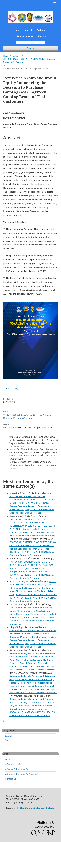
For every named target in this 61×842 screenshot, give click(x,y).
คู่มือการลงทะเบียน (14, 764)
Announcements (25, 36)
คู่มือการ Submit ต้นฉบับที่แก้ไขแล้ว (22, 774)
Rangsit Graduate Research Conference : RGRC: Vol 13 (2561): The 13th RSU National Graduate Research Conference (32, 532)
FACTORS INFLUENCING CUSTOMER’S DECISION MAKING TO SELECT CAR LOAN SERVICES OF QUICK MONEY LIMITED (31, 565)
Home (16, 30)
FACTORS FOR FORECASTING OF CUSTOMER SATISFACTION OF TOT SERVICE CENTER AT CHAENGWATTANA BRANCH (33, 499)
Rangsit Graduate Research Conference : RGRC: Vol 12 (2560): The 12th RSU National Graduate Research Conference (31, 509)
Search (30, 48)
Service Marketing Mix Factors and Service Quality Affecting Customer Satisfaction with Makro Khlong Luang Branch (30, 610)
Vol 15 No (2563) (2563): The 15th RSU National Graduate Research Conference (29, 61)
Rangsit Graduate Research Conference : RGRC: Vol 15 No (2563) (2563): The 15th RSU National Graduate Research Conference (32, 712)
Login (53, 2)
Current (28, 30)
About (41, 36)
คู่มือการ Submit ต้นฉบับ (16, 769)
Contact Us (10, 779)
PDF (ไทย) (13, 389)
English (8, 736)
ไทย (7, 740)
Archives (41, 30)
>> (10, 721)
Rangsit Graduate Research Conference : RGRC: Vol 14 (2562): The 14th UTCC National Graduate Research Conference (33, 597)
